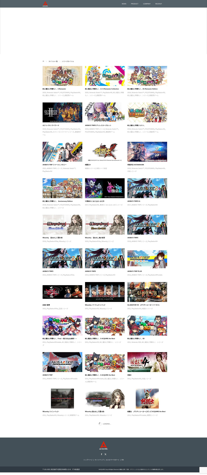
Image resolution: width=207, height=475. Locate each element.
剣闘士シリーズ (90, 168)
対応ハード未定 (101, 168)
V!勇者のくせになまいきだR (94, 201)
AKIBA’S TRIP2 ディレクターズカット (98, 125)
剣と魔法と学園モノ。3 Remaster (54, 89)
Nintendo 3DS (136, 342)
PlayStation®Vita (52, 241)
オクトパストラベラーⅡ (51, 125)
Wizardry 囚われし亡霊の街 (53, 238)
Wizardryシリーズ (65, 241)
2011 (44, 308)
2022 (129, 129)
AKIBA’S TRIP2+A (133, 201)
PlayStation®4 (75, 129)
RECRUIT (158, 4)
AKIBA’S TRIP (48, 375)
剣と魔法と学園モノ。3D (135, 338)
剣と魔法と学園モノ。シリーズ (53, 95)
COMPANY (147, 4)
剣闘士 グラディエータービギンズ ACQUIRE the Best (146, 411)
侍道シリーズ (131, 171)
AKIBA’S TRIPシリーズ (97, 129)
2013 (44, 275)
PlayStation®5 (75, 92)
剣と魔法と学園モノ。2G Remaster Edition (142, 89)
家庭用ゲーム (69, 95)
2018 (44, 205)
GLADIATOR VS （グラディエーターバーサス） (143, 305)
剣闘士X (88, 165)
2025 (44, 92)
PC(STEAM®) (65, 92)
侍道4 (129, 375)
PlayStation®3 (110, 275)
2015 (87, 241)
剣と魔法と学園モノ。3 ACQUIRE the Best (100, 338)
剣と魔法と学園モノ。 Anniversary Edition (58, 201)
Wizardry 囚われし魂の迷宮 (95, 238)
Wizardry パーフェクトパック (95, 305)
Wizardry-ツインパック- (51, 411)
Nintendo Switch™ (53, 92)
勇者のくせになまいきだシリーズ (111, 205)
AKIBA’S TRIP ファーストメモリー (55, 165)
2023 (44, 129)
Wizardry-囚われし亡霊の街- (95, 411)
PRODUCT (134, 4)
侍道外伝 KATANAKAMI (135, 165)
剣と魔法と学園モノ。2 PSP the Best (140, 448)
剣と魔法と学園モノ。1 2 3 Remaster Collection (102, 89)
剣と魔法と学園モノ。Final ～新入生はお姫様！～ (60, 338)
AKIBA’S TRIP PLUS (134, 271)
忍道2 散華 (46, 305)
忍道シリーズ (63, 308)
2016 (44, 241)
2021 (44, 168)
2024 (129, 92)
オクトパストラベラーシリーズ (63, 132)
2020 (129, 168)
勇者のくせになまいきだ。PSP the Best (56, 448)
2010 (44, 452)
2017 (87, 205)
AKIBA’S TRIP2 (132, 238)
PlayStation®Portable (155, 275)
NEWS (124, 4)
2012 (129, 275)
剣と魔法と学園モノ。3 (93, 448)
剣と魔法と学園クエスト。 (136, 125)
